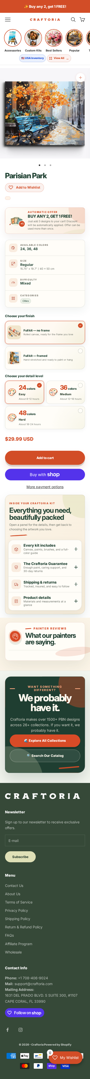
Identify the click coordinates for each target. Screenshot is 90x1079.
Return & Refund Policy (23, 927)
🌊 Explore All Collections (45, 741)
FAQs (9, 935)
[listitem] (13, 40)
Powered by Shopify (58, 1044)
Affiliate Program (18, 944)
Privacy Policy (16, 910)
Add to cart (45, 458)
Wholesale (13, 952)
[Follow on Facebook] (7, 1029)
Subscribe (20, 857)
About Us (12, 894)
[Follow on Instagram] (20, 1029)
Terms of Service (18, 902)
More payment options (45, 487)
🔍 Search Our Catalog (45, 756)
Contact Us (14, 885)
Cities (25, 300)
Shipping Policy (17, 919)
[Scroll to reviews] (7, 198)
